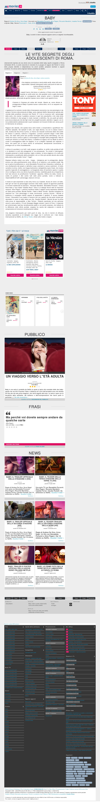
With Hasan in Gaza (50, 702)
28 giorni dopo (87, 757)
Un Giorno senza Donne (51, 692)
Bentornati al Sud (29, 680)
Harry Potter (78, 776)
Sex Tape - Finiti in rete (71, 687)
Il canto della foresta (30, 693)
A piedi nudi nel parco (71, 683)
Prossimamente (60, 789)
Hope (26, 675)
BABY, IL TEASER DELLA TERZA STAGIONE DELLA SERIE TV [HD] (50, 479)
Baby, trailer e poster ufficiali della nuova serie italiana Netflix (38, 604)
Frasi (84, 49)
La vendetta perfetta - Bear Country (33, 634)
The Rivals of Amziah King (31, 715)
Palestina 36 (28, 673)
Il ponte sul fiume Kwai (71, 663)
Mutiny (47, 684)
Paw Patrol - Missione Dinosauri (53, 670)
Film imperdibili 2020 (10, 644)
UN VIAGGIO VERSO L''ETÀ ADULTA (35, 376)
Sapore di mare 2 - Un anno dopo (73, 696)
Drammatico (23, 23)
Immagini (53, 605)
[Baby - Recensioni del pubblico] (35, 371)
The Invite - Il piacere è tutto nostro (33, 658)
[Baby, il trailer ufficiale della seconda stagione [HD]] (19, 517)
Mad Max (68, 785)
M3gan (77, 760)
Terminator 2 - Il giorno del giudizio (78, 651)
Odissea (71, 631)
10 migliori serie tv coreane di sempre (13, 687)
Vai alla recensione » (21, 397)
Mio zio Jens (28, 701)
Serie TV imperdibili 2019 (11, 685)
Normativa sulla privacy (21, 794)
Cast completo (87, 21)
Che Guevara (75, 785)
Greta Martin (9, 603)
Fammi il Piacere (49, 650)
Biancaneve (88, 764)
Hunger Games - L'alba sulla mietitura (34, 660)
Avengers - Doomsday (30, 665)
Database (17, 789)
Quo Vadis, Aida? (32, 270)
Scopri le (34, 399)
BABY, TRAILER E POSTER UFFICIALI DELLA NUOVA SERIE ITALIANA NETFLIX (19, 568)
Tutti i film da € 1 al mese (17, 231)
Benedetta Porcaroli (44, 21)
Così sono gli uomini (30, 710)
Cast (15, 49)
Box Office (52, 789)
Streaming (92, 49)
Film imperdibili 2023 (10, 636)
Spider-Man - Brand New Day (75, 634)
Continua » (31, 496)
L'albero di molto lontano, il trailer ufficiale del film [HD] (78, 750)
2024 (16, 629)
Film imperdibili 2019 (10, 646)
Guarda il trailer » (27, 494)
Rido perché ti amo (70, 658)
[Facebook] (34, 29)
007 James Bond (90, 771)
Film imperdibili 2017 (10, 651)
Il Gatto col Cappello (30, 683)
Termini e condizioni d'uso (36, 794)
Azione (6, 703)
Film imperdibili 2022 (10, 639)
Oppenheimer (78, 767)
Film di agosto (8, 659)
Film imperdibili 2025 (10, 631)
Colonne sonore (74, 789)
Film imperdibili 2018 (10, 649)
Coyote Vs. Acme (50, 634)
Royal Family (69, 769)
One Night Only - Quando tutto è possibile (78, 644)
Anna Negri (24, 21)
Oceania (71, 629)
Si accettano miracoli (71, 679)
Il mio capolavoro (14, 265)
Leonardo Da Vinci (78, 769)
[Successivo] (62, 311)
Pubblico (38, 49)
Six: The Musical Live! (30, 718)
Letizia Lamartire (45, 78)
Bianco (27, 695)
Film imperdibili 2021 (10, 641)
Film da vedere (8, 654)
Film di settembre (9, 661)
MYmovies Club (83, 789)
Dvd (45, 789)
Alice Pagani (54, 21)
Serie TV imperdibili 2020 (11, 682)
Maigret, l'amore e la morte (31, 713)
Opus (85, 762)
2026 (9, 629)
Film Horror (7, 698)
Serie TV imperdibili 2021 (11, 680)
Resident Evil (28, 668)
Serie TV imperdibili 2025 (11, 670)
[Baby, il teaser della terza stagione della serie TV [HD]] (50, 472)
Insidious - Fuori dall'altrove (75, 641)
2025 (13, 629)
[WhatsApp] (43, 29)
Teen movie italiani (70, 778)
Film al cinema (8, 656)
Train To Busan (49, 631)
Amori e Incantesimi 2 (51, 679)
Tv (48, 789)
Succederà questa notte (30, 688)
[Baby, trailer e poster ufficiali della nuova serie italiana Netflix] (19, 562)
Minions (68, 757)
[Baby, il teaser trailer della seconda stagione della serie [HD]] (50, 517)
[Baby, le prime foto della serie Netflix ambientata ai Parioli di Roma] (50, 562)
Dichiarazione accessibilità (59, 794)
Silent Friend (49, 648)
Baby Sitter (85, 767)
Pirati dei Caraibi (81, 771)
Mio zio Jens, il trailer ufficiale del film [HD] (76, 744)
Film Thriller (8, 695)
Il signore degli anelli (71, 782)
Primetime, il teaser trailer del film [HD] (75, 741)
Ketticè (47, 655)
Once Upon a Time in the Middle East (34, 704)
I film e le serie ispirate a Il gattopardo (75, 764)
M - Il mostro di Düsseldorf (52, 699)
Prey (67, 667)
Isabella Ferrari (77, 21)
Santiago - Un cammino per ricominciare (34, 663)
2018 (33, 23)
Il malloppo (48, 645)
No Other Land (69, 675)
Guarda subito (15, 275)
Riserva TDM (47, 794)
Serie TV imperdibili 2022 (11, 677)
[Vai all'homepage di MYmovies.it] (13, 8)
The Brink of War (29, 720)
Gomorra (81, 757)
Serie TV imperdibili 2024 (11, 672)
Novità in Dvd (8, 664)
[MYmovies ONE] (55, 231)
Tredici (30, 217)
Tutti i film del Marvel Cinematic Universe (75, 780)
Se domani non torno (30, 690)
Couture (27, 644)
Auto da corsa (69, 773)
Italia (29, 23)
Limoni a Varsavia (29, 636)
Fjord (26, 678)
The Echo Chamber (50, 682)
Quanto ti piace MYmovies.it (11, 624)
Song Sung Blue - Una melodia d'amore (75, 700)
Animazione (8, 700)
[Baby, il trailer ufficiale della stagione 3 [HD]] (19, 472)
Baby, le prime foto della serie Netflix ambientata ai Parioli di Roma (38, 611)
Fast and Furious (80, 778)
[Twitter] (37, 29)
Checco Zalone (69, 767)
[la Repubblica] (87, 3)
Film (22, 789)
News (23, 49)
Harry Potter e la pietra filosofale (32, 646)
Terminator (82, 785)
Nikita (67, 671)
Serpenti (48, 687)
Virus (75, 773)
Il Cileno (27, 639)
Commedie (7, 693)
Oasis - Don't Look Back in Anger (53, 689)
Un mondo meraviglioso (51, 653)
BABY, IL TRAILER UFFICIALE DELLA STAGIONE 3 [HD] (19, 478)
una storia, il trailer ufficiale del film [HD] (75, 739)
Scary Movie (74, 757)
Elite (25, 217)
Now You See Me (70, 760)
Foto (76, 49)
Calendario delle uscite (30, 652)
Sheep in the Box (29, 641)
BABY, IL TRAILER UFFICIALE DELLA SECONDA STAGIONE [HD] (19, 523)
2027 (6, 629)
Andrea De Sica (15, 21)
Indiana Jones (81, 773)
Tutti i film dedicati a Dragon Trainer (74, 762)
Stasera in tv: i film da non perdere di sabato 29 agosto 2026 (80, 736)
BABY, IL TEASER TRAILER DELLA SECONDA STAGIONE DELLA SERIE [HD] (50, 523)
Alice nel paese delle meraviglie (84, 782)
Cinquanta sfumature (71, 771)
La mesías (49, 265)
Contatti (12, 794)
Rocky (87, 785)
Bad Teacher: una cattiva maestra (73, 692)
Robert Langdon (70, 776)
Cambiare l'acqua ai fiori (31, 685)
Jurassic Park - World (89, 769)
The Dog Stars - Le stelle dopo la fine (34, 629)
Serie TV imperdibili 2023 (11, 675)
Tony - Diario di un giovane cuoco (33, 631)
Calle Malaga (28, 670)
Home (6, 789)
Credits (7, 794)
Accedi (93, 6)
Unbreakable (89, 773)
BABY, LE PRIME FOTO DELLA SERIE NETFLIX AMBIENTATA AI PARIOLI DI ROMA (50, 568)
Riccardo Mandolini (65, 21)
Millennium (84, 776)
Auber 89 (48, 694)
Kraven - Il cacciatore (71, 704)
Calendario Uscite (28, 789)
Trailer (61, 49)
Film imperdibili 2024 (10, 634)
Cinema (11, 789)
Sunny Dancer (49, 636)
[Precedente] (7, 311)
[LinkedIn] (40, 29)
